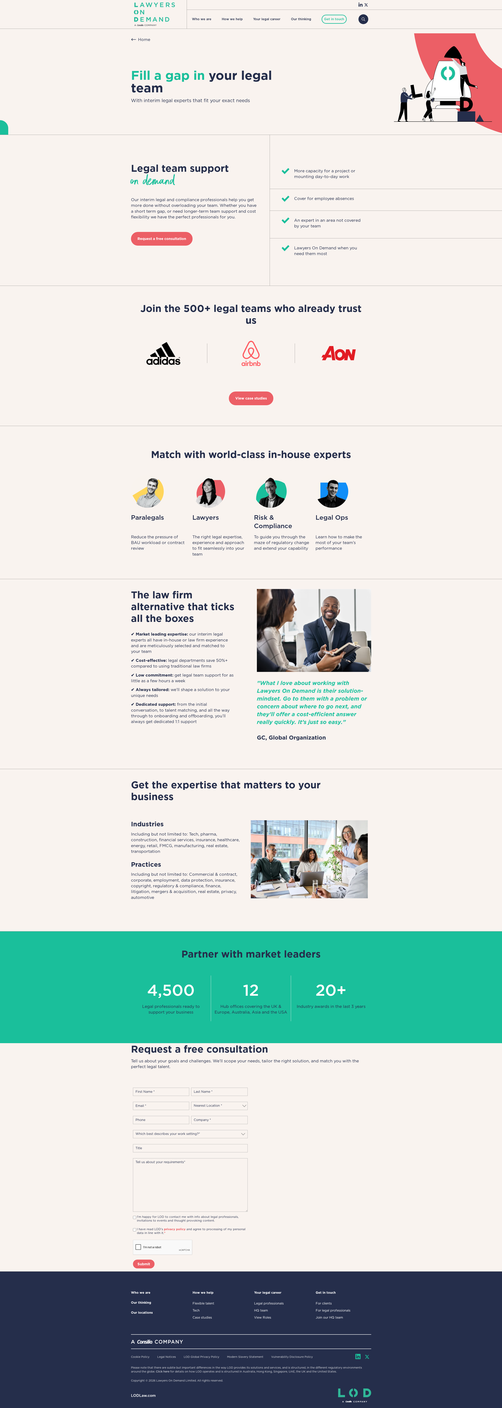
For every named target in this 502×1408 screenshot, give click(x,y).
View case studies (251, 398)
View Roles (262, 1317)
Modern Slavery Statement (245, 1356)
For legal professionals (333, 1310)
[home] (154, 14)
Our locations (142, 1312)
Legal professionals (269, 1303)
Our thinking (301, 19)
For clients (324, 1303)
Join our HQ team (329, 1317)
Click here (162, 1371)
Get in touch (326, 1292)
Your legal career (266, 19)
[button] (201, 19)
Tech (196, 1310)
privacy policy (175, 1229)
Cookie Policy (140, 1356)
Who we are (201, 19)
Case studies (202, 1317)
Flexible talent (203, 1303)
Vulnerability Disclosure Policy (292, 1356)
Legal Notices (166, 1356)
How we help (232, 19)
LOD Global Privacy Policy (201, 1356)
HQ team (261, 1310)
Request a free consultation (161, 239)
